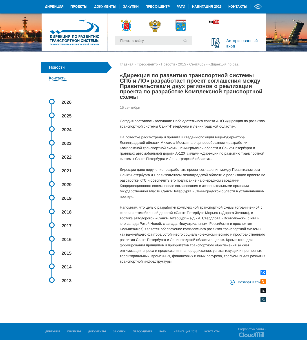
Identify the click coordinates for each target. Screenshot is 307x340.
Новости (168, 64)
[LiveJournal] (263, 299)
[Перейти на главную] (74, 32)
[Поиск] (185, 40)
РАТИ (180, 7)
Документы (105, 7)
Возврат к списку (251, 282)
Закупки (131, 7)
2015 (182, 64)
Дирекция (54, 7)
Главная (126, 64)
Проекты (78, 7)
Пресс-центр (157, 7)
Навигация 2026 (207, 7)
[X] (263, 290)
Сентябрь (197, 64)
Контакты (237, 7)
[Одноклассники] (263, 281)
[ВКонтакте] (263, 272)
